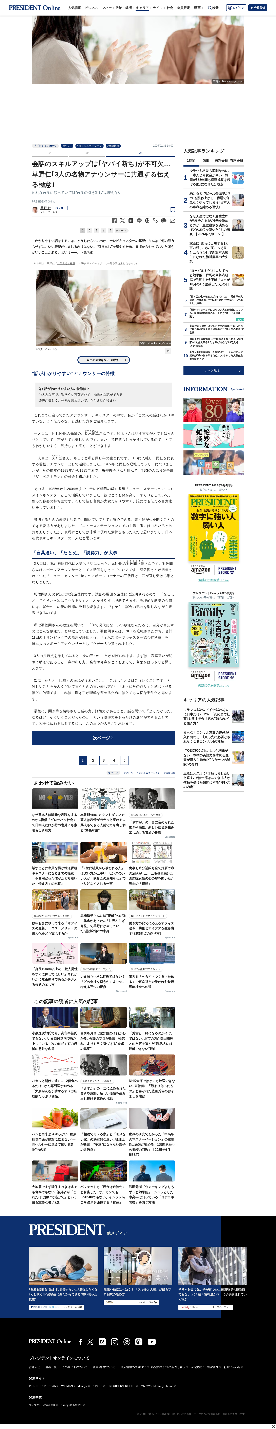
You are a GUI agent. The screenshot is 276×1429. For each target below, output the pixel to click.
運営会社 (212, 1367)
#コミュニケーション (89, 145)
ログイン (238, 7)
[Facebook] (80, 1342)
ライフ (158, 7)
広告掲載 (196, 1367)
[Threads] (126, 1341)
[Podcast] (138, 1341)
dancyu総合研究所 (71, 1405)
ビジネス (91, 7)
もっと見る (212, 370)
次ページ (121, 230)
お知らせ (34, 1367)
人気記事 (74, 7)
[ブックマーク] (172, 210)
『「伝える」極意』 (45, 145)
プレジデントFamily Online (157, 1386)
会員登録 (259, 7)
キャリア (142, 7)
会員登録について (104, 1367)
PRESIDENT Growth (42, 1386)
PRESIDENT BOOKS (121, 1386)
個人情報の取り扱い (133, 1367)
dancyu (82, 1386)
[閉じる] (273, 1426)
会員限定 (183, 7)
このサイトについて (74, 1367)
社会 (170, 7)
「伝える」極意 (66, 263)
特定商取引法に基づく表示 (168, 1367)
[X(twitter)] (90, 1342)
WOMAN (67, 1386)
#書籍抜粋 (113, 145)
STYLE (97, 1386)
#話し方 (67, 145)
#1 (50, 153)
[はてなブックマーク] (102, 1341)
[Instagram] (114, 1341)
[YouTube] (152, 1342)
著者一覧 (51, 1367)
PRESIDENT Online (43, 201)
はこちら (213, 580)
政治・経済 (124, 7)
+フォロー (60, 208)
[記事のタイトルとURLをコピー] (155, 220)
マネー (107, 7)
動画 (197, 7)
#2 (87, 153)
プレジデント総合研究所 (42, 1405)
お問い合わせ (232, 1367)
